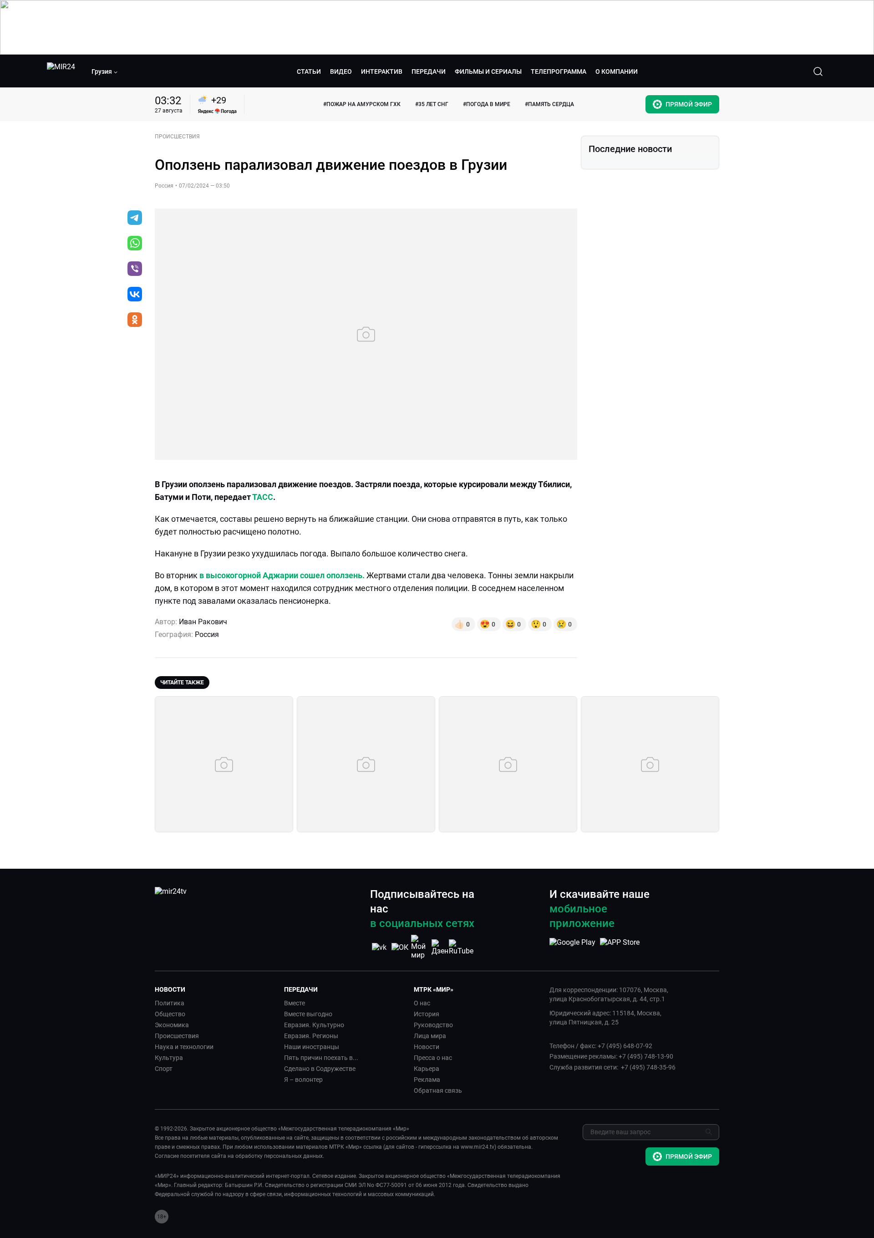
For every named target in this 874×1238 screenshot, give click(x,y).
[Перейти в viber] (135, 270)
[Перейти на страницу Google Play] (572, 947)
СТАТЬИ (309, 71)
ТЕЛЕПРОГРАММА (558, 71)
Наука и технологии (184, 1047)
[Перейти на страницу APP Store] (620, 947)
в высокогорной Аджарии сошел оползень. (282, 575)
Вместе (294, 1003)
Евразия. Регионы (311, 1036)
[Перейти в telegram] (135, 219)
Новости (426, 1047)
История (426, 1014)
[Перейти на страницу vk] (379, 947)
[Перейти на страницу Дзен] (441, 947)
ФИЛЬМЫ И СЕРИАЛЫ (488, 71)
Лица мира (430, 1036)
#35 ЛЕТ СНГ (431, 104)
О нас (422, 1003)
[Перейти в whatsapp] (135, 244)
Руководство (433, 1025)
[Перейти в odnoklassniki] (135, 321)
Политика (169, 1003)
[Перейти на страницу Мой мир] (420, 947)
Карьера (426, 1068)
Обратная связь (438, 1090)
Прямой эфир (689, 104)
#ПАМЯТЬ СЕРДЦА (549, 104)
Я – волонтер (303, 1079)
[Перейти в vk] (135, 295)
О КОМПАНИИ (616, 71)
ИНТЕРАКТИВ (381, 71)
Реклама (427, 1079)
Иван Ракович (203, 621)
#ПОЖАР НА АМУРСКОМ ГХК (362, 104)
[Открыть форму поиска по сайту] (818, 71)
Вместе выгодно (308, 1014)
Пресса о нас (433, 1058)
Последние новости (630, 148)
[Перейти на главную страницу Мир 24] (61, 71)
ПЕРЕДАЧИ (429, 71)
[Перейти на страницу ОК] (399, 947)
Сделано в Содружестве (320, 1068)
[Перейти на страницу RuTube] (461, 947)
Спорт (164, 1068)
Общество (170, 1014)
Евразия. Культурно (314, 1025)
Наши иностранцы (311, 1047)
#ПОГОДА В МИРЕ (486, 104)
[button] (104, 71)
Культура (169, 1058)
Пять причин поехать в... (321, 1058)
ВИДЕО (341, 71)
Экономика (172, 1025)
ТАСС (262, 497)
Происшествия (177, 1036)
